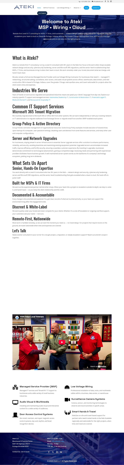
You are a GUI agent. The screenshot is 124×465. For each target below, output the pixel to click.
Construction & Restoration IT (80, 97)
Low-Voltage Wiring (63, 8)
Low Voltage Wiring (82, 386)
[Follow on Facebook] (48, 452)
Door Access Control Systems (36, 414)
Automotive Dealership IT (59, 97)
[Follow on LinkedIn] (61, 452)
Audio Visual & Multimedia (34, 401)
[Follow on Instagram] (57, 452)
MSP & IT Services (48, 8)
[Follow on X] (52, 452)
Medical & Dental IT (19, 100)
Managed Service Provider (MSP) (38, 386)
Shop (86, 8)
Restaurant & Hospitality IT (40, 100)
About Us (76, 8)
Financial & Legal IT (99, 97)
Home (39, 8)
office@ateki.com (58, 441)
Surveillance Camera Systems (88, 398)
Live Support (42, 13)
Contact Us (96, 8)
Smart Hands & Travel (84, 411)
